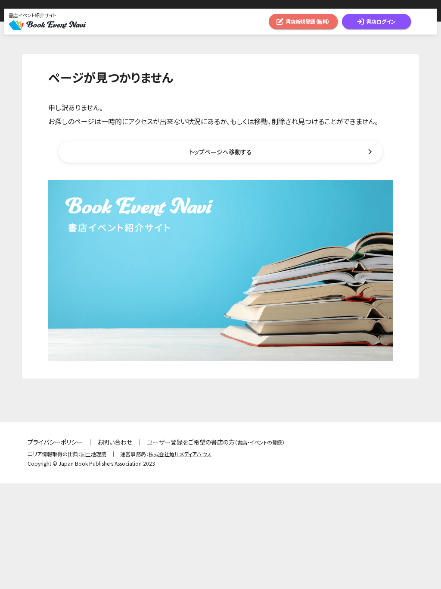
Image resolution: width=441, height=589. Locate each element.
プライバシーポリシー (55, 442)
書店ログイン (381, 21)
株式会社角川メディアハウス (180, 453)
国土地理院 (93, 453)
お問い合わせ (114, 442)
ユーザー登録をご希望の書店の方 (215, 442)
